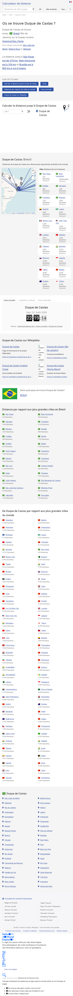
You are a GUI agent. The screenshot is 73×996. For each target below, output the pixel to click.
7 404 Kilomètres (62, 228)
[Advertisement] (54, 41)
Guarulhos (45, 451)
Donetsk (11, 913)
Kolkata (44, 741)
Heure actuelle (46, 89)
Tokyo (61, 281)
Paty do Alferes (46, 831)
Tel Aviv (10, 906)
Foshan (44, 601)
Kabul (43, 756)
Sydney (45, 281)
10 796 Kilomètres (46, 263)
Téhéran (46, 246)
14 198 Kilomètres (46, 274)
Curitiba (9, 436)
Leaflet (13, 213)
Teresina (44, 473)
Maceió (8, 459)
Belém (43, 444)
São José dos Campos (14, 488)
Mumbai (62, 246)
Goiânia (8, 444)
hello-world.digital (10, 969)
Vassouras (9, 849)
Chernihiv (47, 913)
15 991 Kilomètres (62, 286)
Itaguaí (7, 826)
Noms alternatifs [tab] (44, 300)
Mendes (43, 835)
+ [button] (33, 170)
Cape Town (10, 734)
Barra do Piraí (45, 849)
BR (40, 9)
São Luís (9, 466)
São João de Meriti (12, 798)
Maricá (7, 835)
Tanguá (7, 840)
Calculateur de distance (16, 3)
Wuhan (8, 572)
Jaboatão (9, 495)
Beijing (61, 270)
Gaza (50, 906)
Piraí (42, 845)
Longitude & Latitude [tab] (26, 300)
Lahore (8, 682)
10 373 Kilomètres (62, 251)
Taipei (45, 270)
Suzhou (44, 667)
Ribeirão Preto (46, 488)
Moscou (46, 258)
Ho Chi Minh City (12, 608)
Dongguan (10, 586)
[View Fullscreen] (33, 177)
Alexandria (45, 697)
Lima (7, 638)
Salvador (62, 186)
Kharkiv (46, 910)
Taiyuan (9, 778)
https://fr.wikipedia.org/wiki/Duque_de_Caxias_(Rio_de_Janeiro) (58, 358)
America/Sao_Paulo (13, 41)
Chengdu (44, 542)
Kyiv (9, 917)
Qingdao (44, 653)
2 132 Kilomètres (46, 202)
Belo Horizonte (60, 175)
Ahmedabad (10, 675)
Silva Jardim (9, 882)
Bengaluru (9, 623)
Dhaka (8, 579)
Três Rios (44, 877)
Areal (42, 859)
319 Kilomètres (64, 180)
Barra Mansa (10, 877)
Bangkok (9, 712)
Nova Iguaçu (45, 803)
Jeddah (44, 734)
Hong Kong (10, 645)
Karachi (44, 557)
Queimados (9, 812)
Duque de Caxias (10, 346)
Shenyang (45, 660)
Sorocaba (45, 495)
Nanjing (44, 594)
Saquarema (44, 868)
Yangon (9, 756)
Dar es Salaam (46, 689)
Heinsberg (48, 917)
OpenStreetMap (20, 213)
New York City (61, 222)
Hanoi (8, 630)
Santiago (9, 726)
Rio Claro (43, 863)
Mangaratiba (45, 854)
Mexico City (47, 221)
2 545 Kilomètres (62, 202)
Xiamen (8, 748)
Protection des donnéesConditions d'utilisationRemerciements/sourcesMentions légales (36, 931)
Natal (8, 473)
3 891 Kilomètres (46, 214)
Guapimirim (44, 826)
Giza (7, 770)
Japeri (42, 812)
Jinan (43, 770)
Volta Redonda (46, 872)
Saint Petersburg (12, 697)
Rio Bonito (9, 854)
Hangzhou (10, 601)
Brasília (45, 186)
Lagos (61, 209)
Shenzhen (9, 527)
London (46, 235)
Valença (8, 868)
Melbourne (10, 719)
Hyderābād (10, 667)
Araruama (44, 882)
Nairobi (8, 763)
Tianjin (8, 564)
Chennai (9, 741)
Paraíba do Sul (10, 872)
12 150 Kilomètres (62, 263)
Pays (63, 9)
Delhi (43, 564)
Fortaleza (46, 198)
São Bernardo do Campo (51, 481)
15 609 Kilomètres (46, 286)
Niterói (42, 808)
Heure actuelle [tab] (9, 300)
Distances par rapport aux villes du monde (19, 89)
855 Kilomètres (46, 191)
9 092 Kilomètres (62, 239)
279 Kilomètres (46, 178)
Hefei (43, 712)
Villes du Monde (51, 9)
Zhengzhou (45, 778)
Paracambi (44, 822)
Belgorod (10, 903)
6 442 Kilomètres (46, 225)
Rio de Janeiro (10, 808)
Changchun (45, 726)
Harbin (8, 704)
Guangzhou (45, 527)
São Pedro (44, 840)
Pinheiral (8, 859)
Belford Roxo (14, 49)
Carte (44, 84)
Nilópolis (27, 49)
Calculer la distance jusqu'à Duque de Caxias (20, 84)
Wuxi (43, 763)
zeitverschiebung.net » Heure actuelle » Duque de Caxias (40, 326)
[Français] (71, 2)
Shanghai (9, 520)
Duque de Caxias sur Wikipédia (15, 95)
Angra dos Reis (46, 886)
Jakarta (62, 258)
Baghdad (9, 653)
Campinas (45, 459)
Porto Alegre (10, 451)
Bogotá (45, 209)
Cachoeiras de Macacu (14, 863)
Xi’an (7, 594)
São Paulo (47, 174)
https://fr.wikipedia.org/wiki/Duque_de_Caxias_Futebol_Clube (17, 377)
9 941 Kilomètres (46, 251)
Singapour (45, 682)
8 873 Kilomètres (46, 239)
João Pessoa (11, 481)
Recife (43, 436)
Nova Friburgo (10, 886)
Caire (43, 586)
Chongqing (45, 645)
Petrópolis (44, 817)
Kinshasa (9, 535)
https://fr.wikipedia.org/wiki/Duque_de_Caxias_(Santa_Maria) (58, 377)
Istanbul (62, 235)
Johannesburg (11, 689)
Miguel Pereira (10, 831)
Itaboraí (8, 822)
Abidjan (44, 675)
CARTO (33, 213)
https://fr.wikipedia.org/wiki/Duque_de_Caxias (17, 357)
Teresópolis (9, 845)
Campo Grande (47, 466)
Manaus (62, 198)
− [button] (33, 173)
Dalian (43, 719)
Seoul (43, 579)
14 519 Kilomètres (62, 274)
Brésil (16, 33)
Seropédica (9, 817)
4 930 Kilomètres (62, 214)
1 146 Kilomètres (62, 191)
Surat (43, 748)
